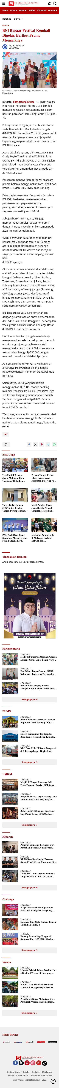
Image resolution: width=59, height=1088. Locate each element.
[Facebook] (15, 1063)
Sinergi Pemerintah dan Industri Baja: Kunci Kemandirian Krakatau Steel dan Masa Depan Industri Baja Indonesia (37, 735)
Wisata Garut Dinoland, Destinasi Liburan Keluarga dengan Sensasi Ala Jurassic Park (38, 986)
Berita (5, 25)
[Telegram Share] (48, 444)
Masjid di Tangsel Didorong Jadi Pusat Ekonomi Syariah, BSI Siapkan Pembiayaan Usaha (38, 784)
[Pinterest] (27, 1063)
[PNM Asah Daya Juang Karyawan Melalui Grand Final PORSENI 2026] (15, 525)
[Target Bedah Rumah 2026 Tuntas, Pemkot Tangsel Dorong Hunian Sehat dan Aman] (15, 495)
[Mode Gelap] (49, 3)
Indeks (26, 1072)
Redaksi (35, 1072)
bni (5, 434)
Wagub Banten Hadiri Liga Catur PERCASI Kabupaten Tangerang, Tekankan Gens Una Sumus (36, 909)
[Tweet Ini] (35, 444)
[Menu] (4, 3)
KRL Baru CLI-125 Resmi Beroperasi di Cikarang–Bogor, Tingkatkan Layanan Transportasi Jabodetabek (38, 750)
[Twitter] (21, 1063)
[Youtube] (38, 1063)
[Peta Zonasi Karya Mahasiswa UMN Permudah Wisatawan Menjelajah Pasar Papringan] (10, 1001)
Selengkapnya (28, 699)
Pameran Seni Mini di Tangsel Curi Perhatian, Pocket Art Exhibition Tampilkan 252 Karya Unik (37, 846)
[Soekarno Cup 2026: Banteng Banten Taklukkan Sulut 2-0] (10, 924)
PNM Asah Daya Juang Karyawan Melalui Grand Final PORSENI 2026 (14, 538)
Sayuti (11, 45)
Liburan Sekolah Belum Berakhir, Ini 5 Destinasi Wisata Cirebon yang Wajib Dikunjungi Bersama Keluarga (38, 972)
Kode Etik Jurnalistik (18, 1075)
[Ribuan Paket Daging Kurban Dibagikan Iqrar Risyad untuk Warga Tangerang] (10, 688)
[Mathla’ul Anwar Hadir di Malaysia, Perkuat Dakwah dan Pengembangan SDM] (44, 525)
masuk (18, 561)
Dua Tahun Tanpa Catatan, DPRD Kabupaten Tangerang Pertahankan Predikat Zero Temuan (37, 673)
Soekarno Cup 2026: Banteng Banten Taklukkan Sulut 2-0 (38, 923)
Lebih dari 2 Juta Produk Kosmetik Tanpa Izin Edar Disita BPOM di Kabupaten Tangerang (37, 875)
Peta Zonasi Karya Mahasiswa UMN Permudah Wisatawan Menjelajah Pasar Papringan (37, 1000)
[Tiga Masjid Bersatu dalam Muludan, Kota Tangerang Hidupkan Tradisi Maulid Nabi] (15, 465)
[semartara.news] (23, 3)
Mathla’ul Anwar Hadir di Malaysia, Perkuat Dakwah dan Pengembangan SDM (42, 538)
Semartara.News (23, 101)
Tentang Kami (13, 1072)
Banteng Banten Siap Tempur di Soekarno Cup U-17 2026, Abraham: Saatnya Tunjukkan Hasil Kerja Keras (37, 938)
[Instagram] (32, 1063)
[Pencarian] (55, 3)
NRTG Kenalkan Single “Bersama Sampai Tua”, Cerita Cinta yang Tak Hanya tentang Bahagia (38, 861)
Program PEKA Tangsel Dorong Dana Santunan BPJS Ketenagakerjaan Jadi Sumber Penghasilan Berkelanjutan (38, 798)
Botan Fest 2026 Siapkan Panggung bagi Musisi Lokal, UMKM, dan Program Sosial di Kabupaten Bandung (37, 812)
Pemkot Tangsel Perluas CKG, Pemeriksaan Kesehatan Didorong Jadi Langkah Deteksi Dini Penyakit (43, 478)
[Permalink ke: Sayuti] (4, 46)
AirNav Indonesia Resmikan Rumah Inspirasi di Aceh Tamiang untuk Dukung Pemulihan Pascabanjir (37, 721)
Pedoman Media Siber (41, 1075)
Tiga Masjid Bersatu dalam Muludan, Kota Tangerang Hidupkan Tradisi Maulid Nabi (13, 478)
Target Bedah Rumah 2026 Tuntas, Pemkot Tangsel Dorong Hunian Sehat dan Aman (13, 508)
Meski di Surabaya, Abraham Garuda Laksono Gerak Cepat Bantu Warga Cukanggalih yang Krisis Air (38, 658)
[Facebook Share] (29, 444)
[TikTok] (44, 1063)
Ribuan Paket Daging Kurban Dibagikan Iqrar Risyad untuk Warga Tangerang (38, 687)
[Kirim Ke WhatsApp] (54, 444)
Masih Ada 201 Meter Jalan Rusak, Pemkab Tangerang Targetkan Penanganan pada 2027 (42, 508)
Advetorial (20, 45)
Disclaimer (47, 1072)
